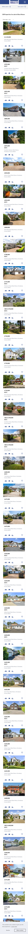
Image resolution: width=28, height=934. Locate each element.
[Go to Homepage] (14, 2)
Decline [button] (8, 930)
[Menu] (25, 2)
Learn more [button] (14, 926)
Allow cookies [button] (20, 930)
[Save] (22, 46)
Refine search (5, 6)
